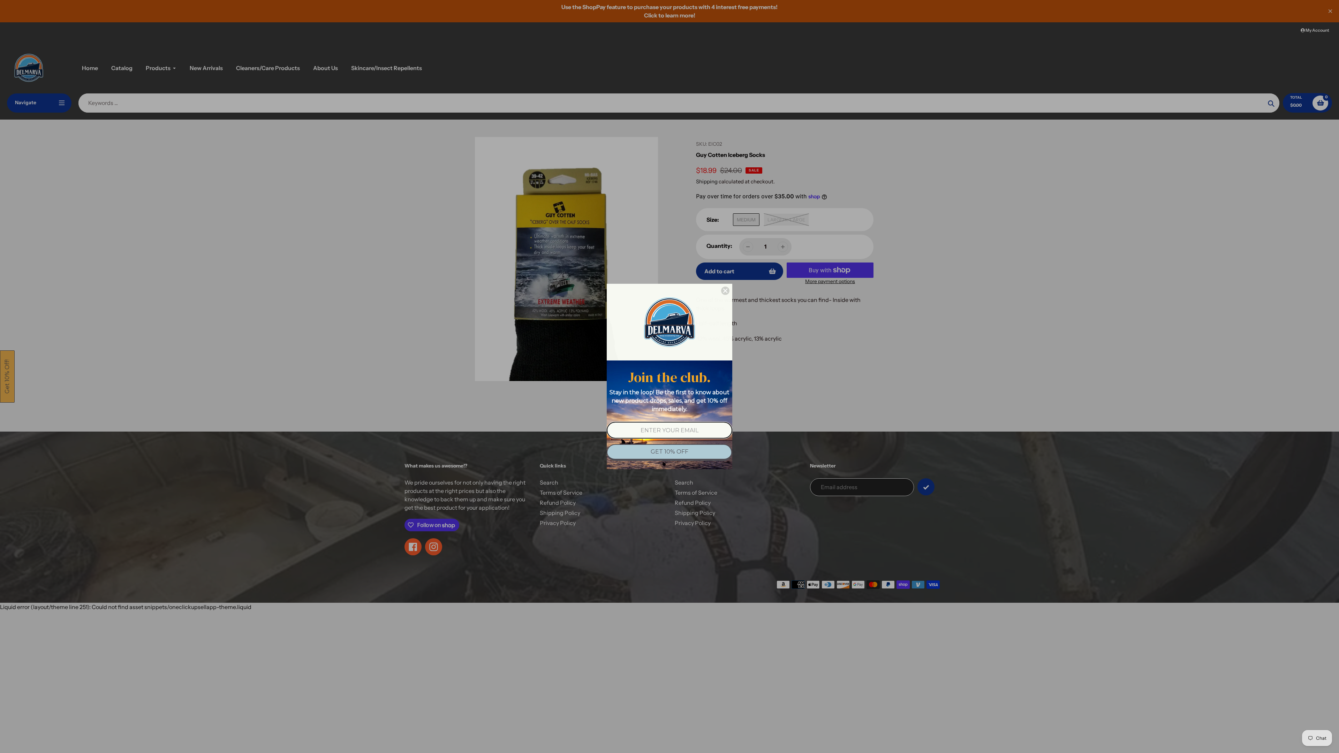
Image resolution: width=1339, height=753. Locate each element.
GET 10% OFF (669, 451)
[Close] (725, 291)
